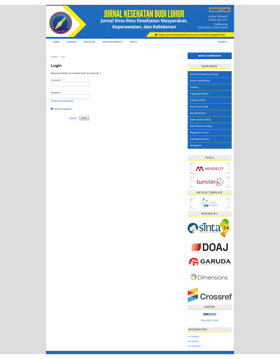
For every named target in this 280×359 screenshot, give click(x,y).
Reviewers (195, 145)
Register (215, 9)
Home (55, 42)
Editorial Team (198, 100)
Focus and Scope (199, 106)
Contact (194, 87)
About (133, 42)
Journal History (198, 113)
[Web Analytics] (209, 313)
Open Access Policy (200, 119)
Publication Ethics (199, 138)
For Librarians (194, 346)
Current (71, 42)
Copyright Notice (199, 93)
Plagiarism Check (199, 132)
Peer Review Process (201, 125)
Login (226, 9)
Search (222, 42)
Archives (89, 42)
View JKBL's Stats (210, 320)
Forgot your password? (62, 100)
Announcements (112, 42)
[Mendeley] (210, 168)
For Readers (193, 336)
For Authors (193, 341)
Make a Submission (209, 55)
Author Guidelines (200, 80)
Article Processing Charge (204, 74)
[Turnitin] (210, 181)
